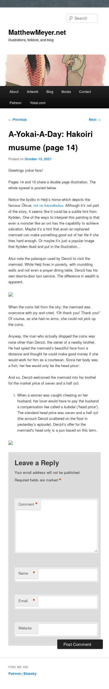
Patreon (16, 102)
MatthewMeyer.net (37, 32)
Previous (17, 119)
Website (25, 628)
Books (66, 91)
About (14, 91)
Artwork (32, 91)
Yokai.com (38, 102)
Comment (28, 504)
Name (26, 573)
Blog (49, 91)
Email (26, 600)
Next (95, 119)
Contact (85, 91)
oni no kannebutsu (48, 205)
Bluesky (30, 673)
